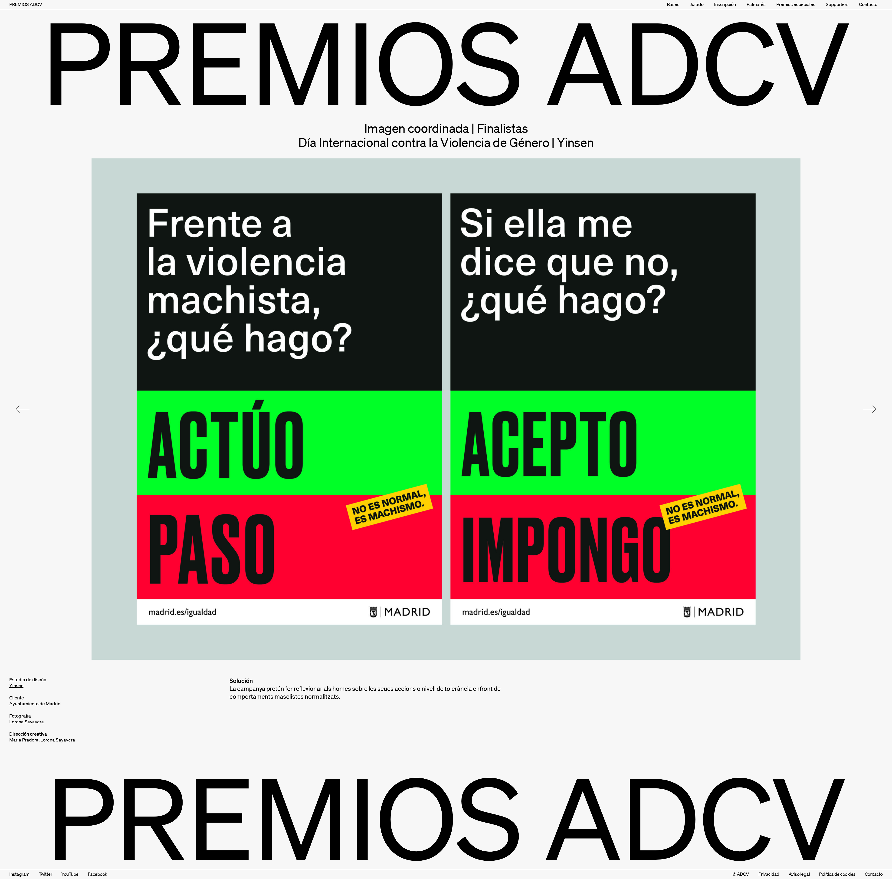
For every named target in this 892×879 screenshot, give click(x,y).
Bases (673, 4)
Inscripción (725, 4)
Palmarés (756, 4)
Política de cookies (837, 874)
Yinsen (16, 685)
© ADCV (740, 874)
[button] (22, 409)
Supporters (837, 4)
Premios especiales (795, 4)
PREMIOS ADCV (25, 4)
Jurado (696, 4)
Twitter (45, 874)
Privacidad (768, 874)
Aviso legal (799, 874)
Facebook (97, 874)
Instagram (19, 874)
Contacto (868, 4)
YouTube (70, 874)
